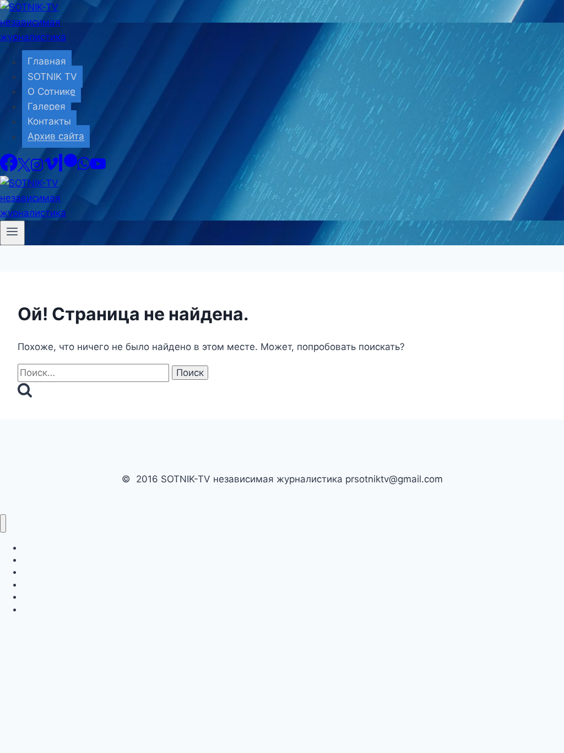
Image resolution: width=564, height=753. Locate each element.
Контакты (49, 121)
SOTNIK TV (52, 76)
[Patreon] (68, 168)
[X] (24, 168)
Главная (47, 61)
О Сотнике (51, 91)
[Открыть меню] (12, 232)
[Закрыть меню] (3, 523)
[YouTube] (98, 168)
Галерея (47, 106)
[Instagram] (37, 168)
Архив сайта (56, 136)
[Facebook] (9, 168)
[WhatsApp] (83, 168)
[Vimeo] (51, 168)
